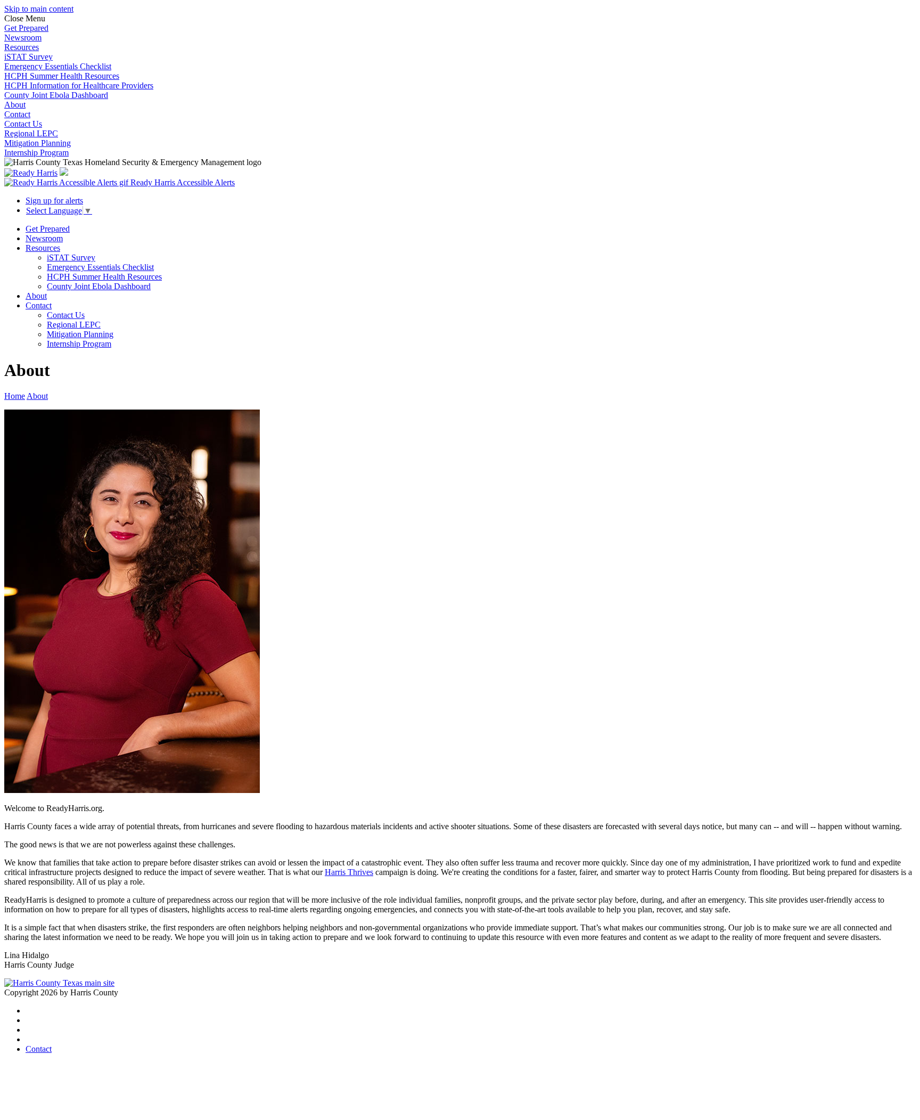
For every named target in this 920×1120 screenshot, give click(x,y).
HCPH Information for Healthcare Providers (78, 85)
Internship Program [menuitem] (79, 343)
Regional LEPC (31, 133)
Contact (17, 114)
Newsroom (23, 37)
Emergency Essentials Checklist (57, 66)
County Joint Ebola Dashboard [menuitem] (99, 286)
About (15, 104)
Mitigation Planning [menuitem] (80, 334)
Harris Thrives (349, 872)
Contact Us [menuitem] (66, 315)
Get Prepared (26, 27)
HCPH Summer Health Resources (61, 75)
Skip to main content (38, 8)
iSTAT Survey (28, 56)
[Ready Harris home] (64, 172)
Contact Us (23, 123)
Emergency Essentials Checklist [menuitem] (100, 267)
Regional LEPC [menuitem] (74, 324)
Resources (21, 47)
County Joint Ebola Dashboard (56, 95)
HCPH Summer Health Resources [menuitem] (104, 276)
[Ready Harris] (31, 172)
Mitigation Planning (37, 143)
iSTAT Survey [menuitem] (71, 257)
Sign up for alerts (54, 200)
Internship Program (36, 152)
